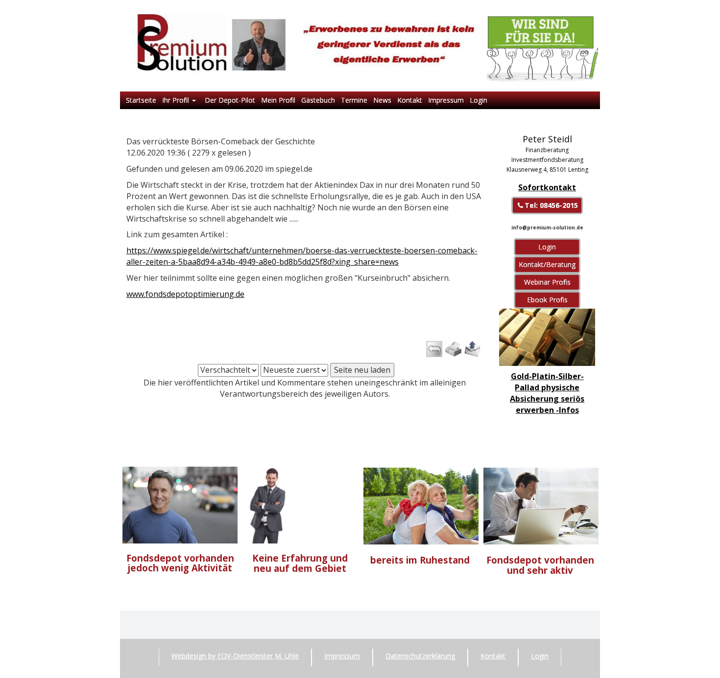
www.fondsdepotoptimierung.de (185, 294)
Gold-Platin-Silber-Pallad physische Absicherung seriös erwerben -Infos (547, 393)
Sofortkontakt (547, 187)
